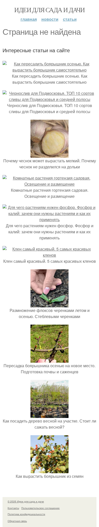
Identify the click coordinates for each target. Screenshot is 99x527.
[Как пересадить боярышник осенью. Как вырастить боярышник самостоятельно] (49, 70)
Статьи (70, 19)
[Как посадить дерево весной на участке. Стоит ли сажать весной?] (49, 415)
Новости (49, 19)
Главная (29, 19)
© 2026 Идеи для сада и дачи (26, 501)
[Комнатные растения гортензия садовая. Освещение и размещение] (49, 184)
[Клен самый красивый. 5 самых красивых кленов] (49, 255)
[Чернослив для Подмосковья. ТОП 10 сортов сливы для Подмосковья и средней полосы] (49, 99)
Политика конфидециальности (26, 514)
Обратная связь (17, 521)
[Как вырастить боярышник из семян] (49, 470)
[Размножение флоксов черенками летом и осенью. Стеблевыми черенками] (49, 304)
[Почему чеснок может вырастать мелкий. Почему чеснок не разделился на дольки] (49, 154)
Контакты (13, 508)
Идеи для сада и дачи (49, 9)
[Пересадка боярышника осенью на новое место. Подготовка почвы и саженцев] (49, 359)
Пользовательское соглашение (40, 508)
